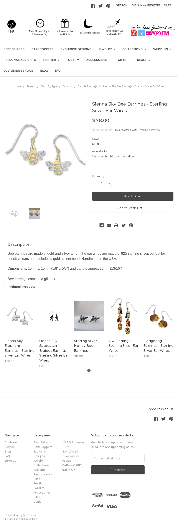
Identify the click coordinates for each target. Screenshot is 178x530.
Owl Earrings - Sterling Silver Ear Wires (123, 346)
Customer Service (18, 71)
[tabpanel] (19, 329)
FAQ (58, 71)
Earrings (68, 86)
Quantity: (98, 176)
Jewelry (105, 49)
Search (121, 5)
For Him (72, 60)
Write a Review (150, 130)
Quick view (20, 312)
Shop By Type (49, 86)
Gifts (122, 60)
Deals (142, 60)
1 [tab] (89, 370)
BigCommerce (27, 515)
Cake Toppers (42, 49)
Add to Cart (20, 320)
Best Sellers (14, 49)
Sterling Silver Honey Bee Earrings (85, 346)
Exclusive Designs (76, 49)
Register (154, 5)
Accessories (97, 60)
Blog (44, 71)
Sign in (137, 5)
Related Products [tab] (22, 287)
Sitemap (10, 460)
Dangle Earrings (87, 86)
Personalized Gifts (19, 60)
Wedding (161, 49)
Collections (132, 49)
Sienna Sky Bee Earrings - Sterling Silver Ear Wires (133, 86)
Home (17, 86)
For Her (50, 60)
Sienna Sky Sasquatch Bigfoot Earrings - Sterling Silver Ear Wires (54, 350)
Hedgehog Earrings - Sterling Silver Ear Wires (158, 346)
